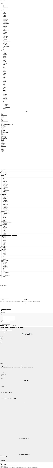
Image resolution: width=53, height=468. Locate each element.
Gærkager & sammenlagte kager (7, 17)
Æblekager (5, 15)
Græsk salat (2, 386)
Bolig (3, 6)
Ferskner (5, 79)
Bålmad (3, 49)
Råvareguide (4, 51)
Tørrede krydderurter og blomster (5, 148)
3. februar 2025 (2, 274)
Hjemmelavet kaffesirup (6, 30)
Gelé (1, 118)
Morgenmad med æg (6, 22)
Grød (2, 120)
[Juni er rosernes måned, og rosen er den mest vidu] (41, 338)
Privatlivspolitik (3, 460)
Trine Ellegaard (2, 175)
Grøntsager (4, 82)
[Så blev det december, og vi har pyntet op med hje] (34, 338)
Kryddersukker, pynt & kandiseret (7, 41)
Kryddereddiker (3, 130)
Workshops (2, 151)
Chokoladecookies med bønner (4, 298)
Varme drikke (5, 198)
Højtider (3, 102)
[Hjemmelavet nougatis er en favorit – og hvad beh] (11, 338)
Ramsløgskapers (4, 314)
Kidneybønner (5, 55)
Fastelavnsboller (5, 20)
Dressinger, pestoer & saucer (7, 46)
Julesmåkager (6, 103)
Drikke (3, 195)
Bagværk (3, 178)
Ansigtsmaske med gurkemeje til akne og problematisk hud (8, 235)
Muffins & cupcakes (3, 137)
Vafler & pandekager (6, 187)
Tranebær (5, 72)
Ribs (4, 235)
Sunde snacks (5, 208)
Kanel (4, 64)
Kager (3, 14)
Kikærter (5, 53)
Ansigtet (3, 88)
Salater (3, 47)
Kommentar (1, 320)
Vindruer (5, 73)
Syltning (3, 34)
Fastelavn (5, 108)
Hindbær (5, 68)
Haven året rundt (5, 94)
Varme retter (5, 25)
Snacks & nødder (5, 45)
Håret (3, 89)
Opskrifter (2, 10)
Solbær (4, 67)
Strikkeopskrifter (5, 97)
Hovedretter (4, 24)
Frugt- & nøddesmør (6, 209)
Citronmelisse (5, 63)
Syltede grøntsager (6, 37)
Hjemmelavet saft (5, 33)
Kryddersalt (4, 48)
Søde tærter (5, 16)
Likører (4, 31)
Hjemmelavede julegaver (7, 107)
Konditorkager (5, 185)
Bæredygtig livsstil (5, 98)
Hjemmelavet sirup (3, 123)
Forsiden (2, 3)
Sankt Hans (5, 109)
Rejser (3, 100)
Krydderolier (5, 38)
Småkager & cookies (6, 19)
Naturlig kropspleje (4, 91)
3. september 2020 (4, 332)
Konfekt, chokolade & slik (4, 129)
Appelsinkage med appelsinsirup (4, 260)
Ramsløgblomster (5, 224)
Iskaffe (4, 29)
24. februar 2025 (2, 224)
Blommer (5, 81)
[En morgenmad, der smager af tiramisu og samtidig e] (4, 338)
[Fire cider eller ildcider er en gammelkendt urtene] (26, 338)
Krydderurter (4, 62)
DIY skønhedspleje (4, 90)
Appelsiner (5, 74)
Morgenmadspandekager (6, 190)
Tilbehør (5, 27)
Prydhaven (2, 139)
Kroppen (5, 92)
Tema (3, 101)
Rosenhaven (5, 95)
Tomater (5, 87)
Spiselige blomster (5, 43)
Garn (3, 9)
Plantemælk (5, 191)
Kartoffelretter (5, 26)
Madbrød (2, 134)
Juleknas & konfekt (7, 104)
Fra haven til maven (2, 0)
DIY (1, 375)
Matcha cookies (2, 272)
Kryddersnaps (5, 32)
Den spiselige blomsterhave (4, 115)
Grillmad (2, 119)
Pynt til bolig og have (6, 99)
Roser (4, 58)
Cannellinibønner (5, 221)
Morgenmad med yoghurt (6, 23)
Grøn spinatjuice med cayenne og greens (5, 222)
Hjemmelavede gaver (3, 122)
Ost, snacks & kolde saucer (5, 44)
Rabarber (5, 85)
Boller (4, 12)
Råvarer (3, 5)
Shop (2, 171)
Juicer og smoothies (3, 126)
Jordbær (5, 234)
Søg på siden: (1, 455)
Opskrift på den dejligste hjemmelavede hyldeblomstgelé (9, 325)
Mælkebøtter (5, 57)
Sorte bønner (5, 54)
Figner (4, 75)
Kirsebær (5, 80)
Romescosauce (2, 247)
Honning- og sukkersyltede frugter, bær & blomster (7, 124)
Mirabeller (5, 248)
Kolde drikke (5, 28)
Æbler (4, 78)
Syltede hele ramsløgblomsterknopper (6, 309)
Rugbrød (5, 13)
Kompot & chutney (6, 36)
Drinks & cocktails (3, 116)
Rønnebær (5, 71)
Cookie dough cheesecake (3, 310)
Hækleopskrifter (3, 125)
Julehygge (6, 105)
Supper (2, 145)
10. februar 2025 (2, 249)
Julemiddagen (6, 106)
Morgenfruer (5, 61)
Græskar (5, 84)
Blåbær (4, 70)
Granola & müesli (5, 21)
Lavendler (5, 60)
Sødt (3, 40)
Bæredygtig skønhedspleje (5, 7)
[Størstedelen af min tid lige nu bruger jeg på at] (48, 338)
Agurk (4, 83)
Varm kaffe (2, 149)
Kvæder (4, 77)
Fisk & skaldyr (2, 117)
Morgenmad (2, 135)
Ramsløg (5, 65)
